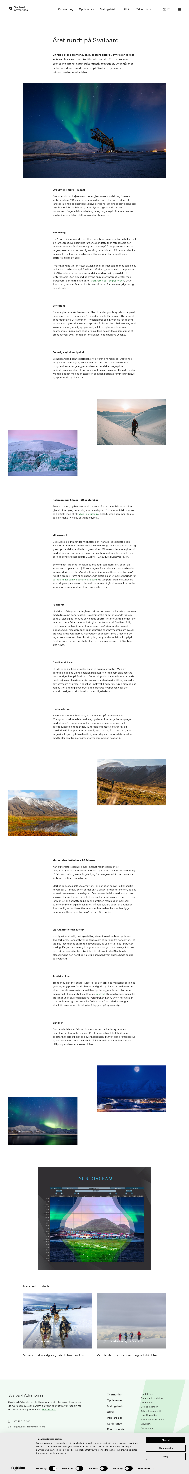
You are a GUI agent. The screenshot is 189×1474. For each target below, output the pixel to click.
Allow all (166, 1440)
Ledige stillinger (149, 1406)
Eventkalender (116, 1429)
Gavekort (146, 1423)
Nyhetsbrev (147, 1402)
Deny (165, 1456)
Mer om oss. (49, 1409)
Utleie (110, 1412)
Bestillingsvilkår (149, 1415)
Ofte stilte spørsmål (151, 1411)
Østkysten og (99, 280)
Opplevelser (114, 1400)
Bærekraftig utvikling (152, 1398)
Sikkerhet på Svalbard (152, 1419)
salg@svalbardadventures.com (28, 1426)
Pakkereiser (114, 1417)
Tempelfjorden (115, 280)
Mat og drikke (115, 1406)
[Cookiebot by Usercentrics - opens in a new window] (18, 1469)
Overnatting (114, 1394)
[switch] (79, 1468)
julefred (100, 993)
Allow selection (166, 1448)
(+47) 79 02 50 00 (20, 1421)
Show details (144, 1468)
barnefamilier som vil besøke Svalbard (75, 579)
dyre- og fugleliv (88, 513)
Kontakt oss (147, 1394)
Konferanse (114, 1423)
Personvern (147, 1428)
